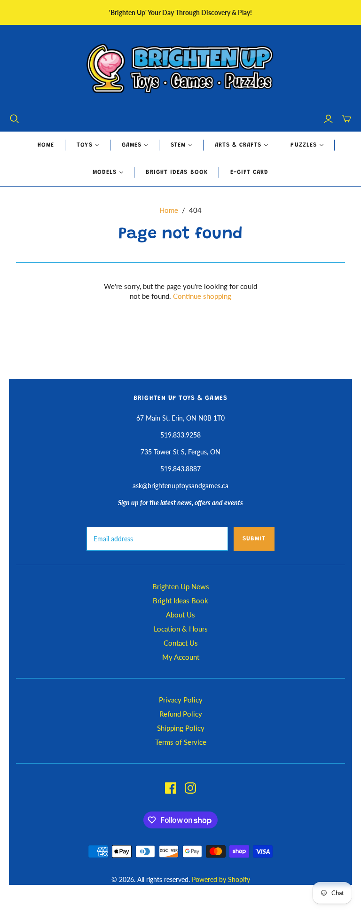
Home (46, 145)
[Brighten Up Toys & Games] (180, 69)
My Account (180, 657)
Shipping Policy (180, 728)
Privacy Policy (181, 699)
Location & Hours (181, 628)
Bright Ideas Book (177, 172)
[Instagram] (190, 788)
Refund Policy (180, 714)
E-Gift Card (249, 172)
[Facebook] (170, 788)
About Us (180, 614)
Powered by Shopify (221, 879)
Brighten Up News (180, 586)
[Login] (328, 119)
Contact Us (181, 643)
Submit (254, 539)
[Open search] (14, 119)
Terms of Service (180, 742)
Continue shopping (202, 296)
